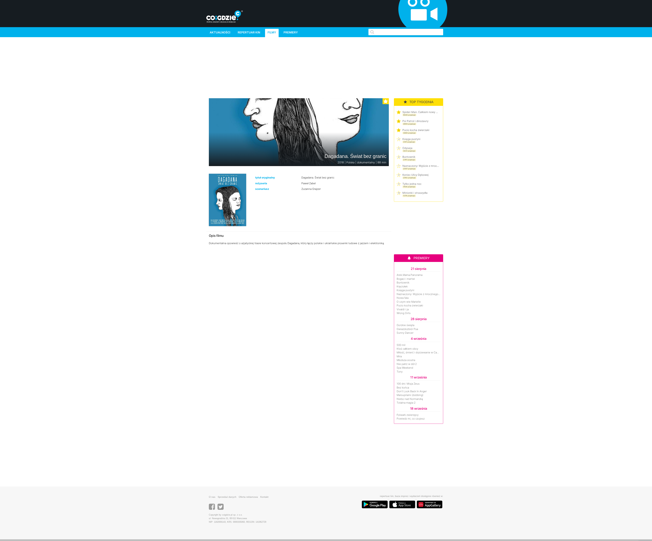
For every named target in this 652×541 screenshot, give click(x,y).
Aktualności (220, 32)
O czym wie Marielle (409, 301)
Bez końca (403, 387)
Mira (399, 356)
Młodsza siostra (406, 360)
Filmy (272, 32)
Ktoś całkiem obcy (407, 348)
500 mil (401, 345)
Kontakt (264, 497)
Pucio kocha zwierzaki (415, 130)
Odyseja (407, 148)
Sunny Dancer (405, 332)
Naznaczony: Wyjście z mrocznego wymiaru (420, 165)
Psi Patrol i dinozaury (415, 121)
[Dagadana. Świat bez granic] (227, 199)
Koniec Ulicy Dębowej (415, 174)
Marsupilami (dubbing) (410, 395)
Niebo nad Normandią (410, 399)
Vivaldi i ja (403, 309)
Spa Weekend (405, 367)
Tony (400, 371)
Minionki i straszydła (415, 192)
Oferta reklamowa (248, 497)
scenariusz (262, 189)
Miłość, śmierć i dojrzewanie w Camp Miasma (418, 352)
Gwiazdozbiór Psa (407, 329)
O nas (212, 497)
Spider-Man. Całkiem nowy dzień (420, 112)
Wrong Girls (404, 313)
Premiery (291, 32)
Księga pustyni (411, 139)
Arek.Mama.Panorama (409, 275)
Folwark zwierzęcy (408, 414)
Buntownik (408, 156)
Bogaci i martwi (406, 278)
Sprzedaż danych (227, 497)
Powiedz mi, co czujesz (411, 418)
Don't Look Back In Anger (412, 391)
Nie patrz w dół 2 (407, 364)
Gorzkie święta (405, 325)
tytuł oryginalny (265, 177)
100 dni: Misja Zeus (408, 383)
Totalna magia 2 (406, 402)
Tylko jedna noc (411, 183)
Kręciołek (402, 286)
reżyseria (261, 183)
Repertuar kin (249, 32)
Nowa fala (403, 297)
